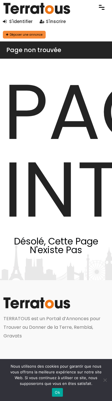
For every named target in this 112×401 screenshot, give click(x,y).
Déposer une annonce (26, 35)
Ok (57, 392)
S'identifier (20, 21)
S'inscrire (56, 21)
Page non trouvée (33, 50)
